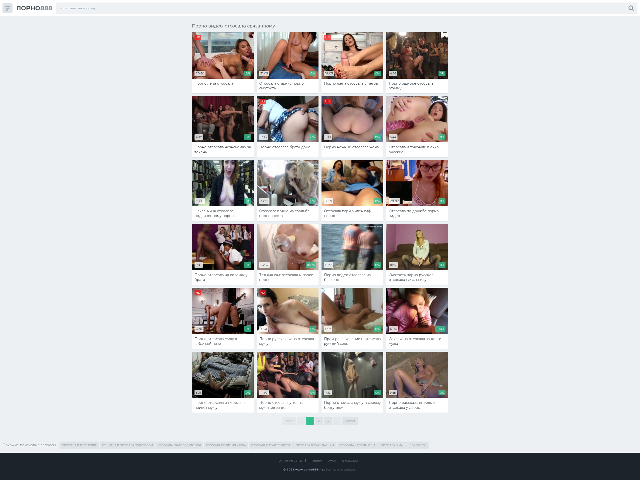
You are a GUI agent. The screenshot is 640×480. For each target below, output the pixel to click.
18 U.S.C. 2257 (350, 460)
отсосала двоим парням (315, 445)
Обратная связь (290, 460)
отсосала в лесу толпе (79, 445)
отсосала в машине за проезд (403, 445)
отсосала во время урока (226, 445)
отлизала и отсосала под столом (127, 445)
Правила (315, 460)
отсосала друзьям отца (357, 445)
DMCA (332, 460)
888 (34, 8)
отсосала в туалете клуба (270, 445)
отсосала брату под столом (179, 445)
